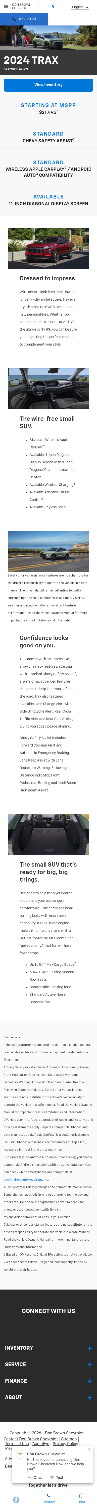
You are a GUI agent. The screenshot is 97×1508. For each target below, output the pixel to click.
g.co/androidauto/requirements (26, 1179)
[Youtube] (52, 1323)
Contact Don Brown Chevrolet (31, 1439)
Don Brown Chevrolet (64, 1433)
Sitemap (69, 1439)
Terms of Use (17, 1444)
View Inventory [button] (48, 85)
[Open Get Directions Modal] (53, 6)
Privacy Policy (65, 1444)
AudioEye (40, 1444)
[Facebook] (44, 1323)
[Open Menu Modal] (6, 6)
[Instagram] (48, 1323)
